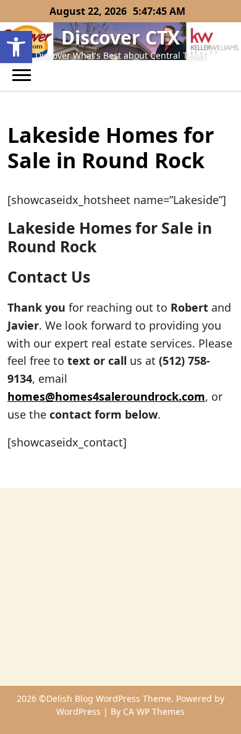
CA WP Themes (154, 711)
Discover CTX (120, 37)
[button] (16, 47)
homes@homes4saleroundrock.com (106, 396)
